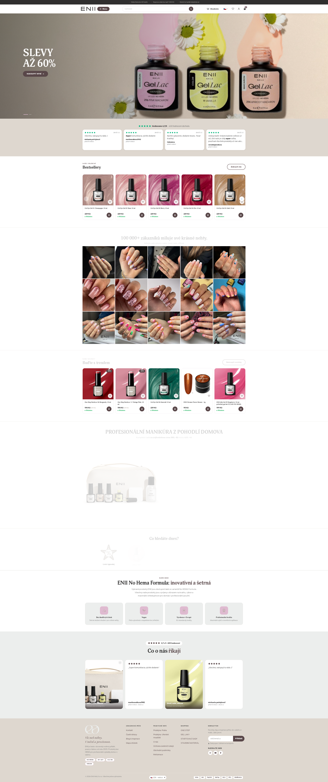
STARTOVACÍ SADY (189, 739)
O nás (155, 742)
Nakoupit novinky (234, 361)
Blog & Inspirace (133, 739)
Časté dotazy (131, 735)
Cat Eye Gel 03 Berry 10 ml (160, 208)
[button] (25, 114)
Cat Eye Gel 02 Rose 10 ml (126, 208)
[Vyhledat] (191, 9)
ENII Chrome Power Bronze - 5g (194, 402)
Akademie (214, 9)
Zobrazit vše (236, 167)
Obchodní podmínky (162, 750)
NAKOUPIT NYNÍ (34, 74)
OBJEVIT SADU (177, 501)
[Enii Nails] (88, 8)
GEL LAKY (185, 735)
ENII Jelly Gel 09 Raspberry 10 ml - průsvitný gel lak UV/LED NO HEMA (229, 403)
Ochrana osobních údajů (163, 746)
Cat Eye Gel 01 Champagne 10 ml (96, 208)
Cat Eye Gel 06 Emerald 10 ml (161, 402)
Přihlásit (238, 738)
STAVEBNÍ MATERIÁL (190, 743)
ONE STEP (185, 730)
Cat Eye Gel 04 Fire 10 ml (192, 208)
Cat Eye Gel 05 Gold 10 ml (225, 208)
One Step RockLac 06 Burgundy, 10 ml (98, 402)
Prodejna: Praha (160, 730)
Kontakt (129, 730)
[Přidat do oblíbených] (110, 202)
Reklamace (158, 755)
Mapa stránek (131, 743)
